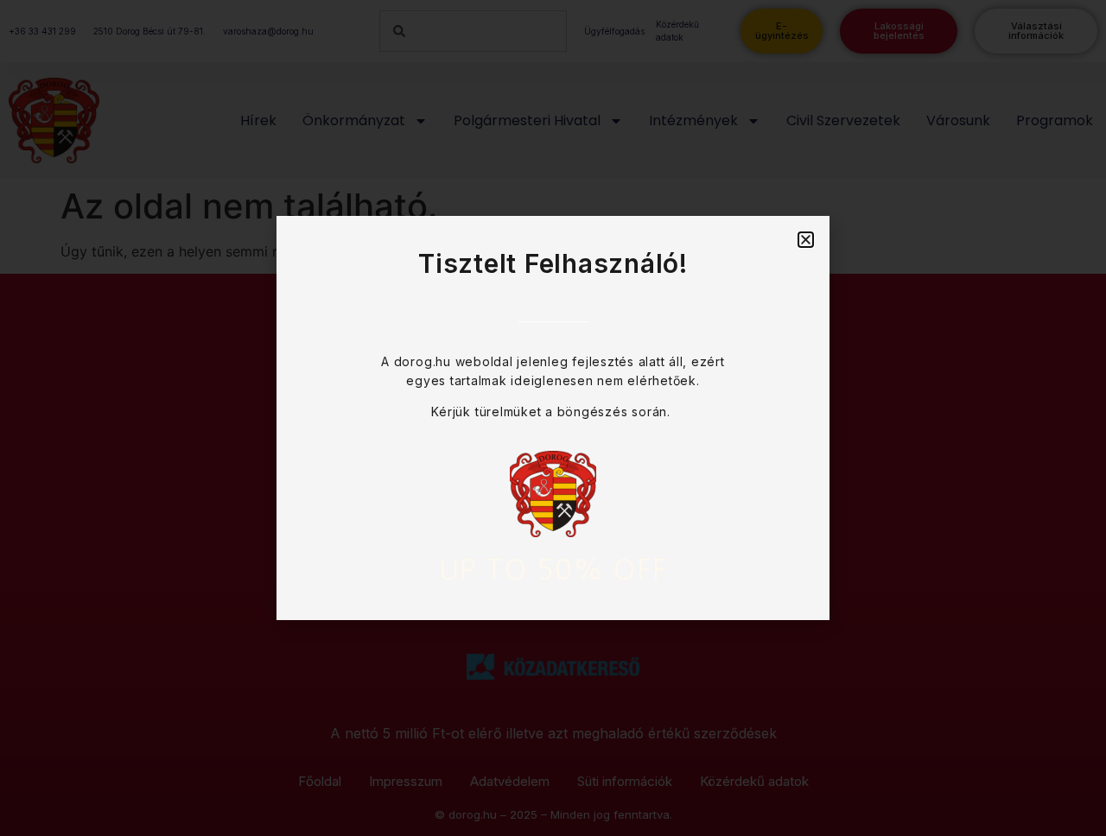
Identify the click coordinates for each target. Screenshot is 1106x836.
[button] (805, 239)
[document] (553, 418)
